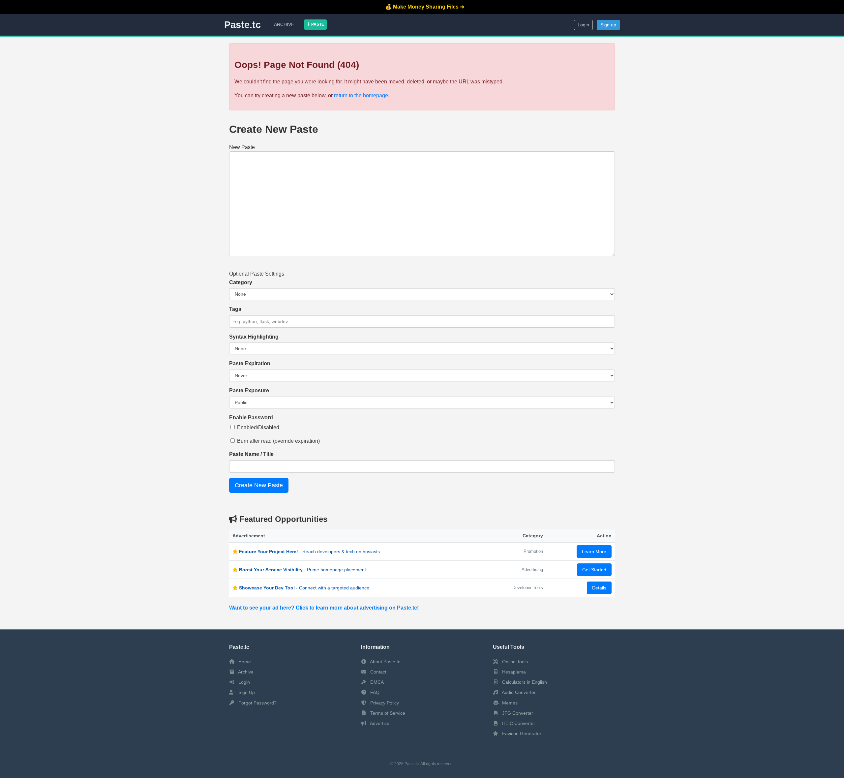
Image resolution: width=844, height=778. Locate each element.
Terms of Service (387, 713)
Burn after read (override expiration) (278, 441)
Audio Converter (518, 692)
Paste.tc (242, 24)
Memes (509, 702)
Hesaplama (513, 671)
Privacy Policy (384, 702)
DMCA (376, 682)
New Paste (242, 147)
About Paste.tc (384, 661)
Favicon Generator (521, 733)
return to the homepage (361, 95)
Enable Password (251, 417)
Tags (235, 309)
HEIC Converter (518, 723)
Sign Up (246, 692)
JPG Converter (517, 713)
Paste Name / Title (251, 454)
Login (583, 24)
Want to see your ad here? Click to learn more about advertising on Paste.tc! (324, 608)
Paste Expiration (249, 363)
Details (599, 587)
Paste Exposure (249, 390)
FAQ (374, 692)
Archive (284, 24)
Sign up (608, 24)
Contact (377, 671)
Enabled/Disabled (258, 427)
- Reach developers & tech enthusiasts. (310, 551)
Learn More (594, 551)
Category (240, 282)
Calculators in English (524, 682)
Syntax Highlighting (254, 337)
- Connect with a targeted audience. (305, 587)
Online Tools (514, 661)
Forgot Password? (257, 702)
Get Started (594, 569)
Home (244, 661)
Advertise (379, 723)
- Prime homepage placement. (303, 569)
